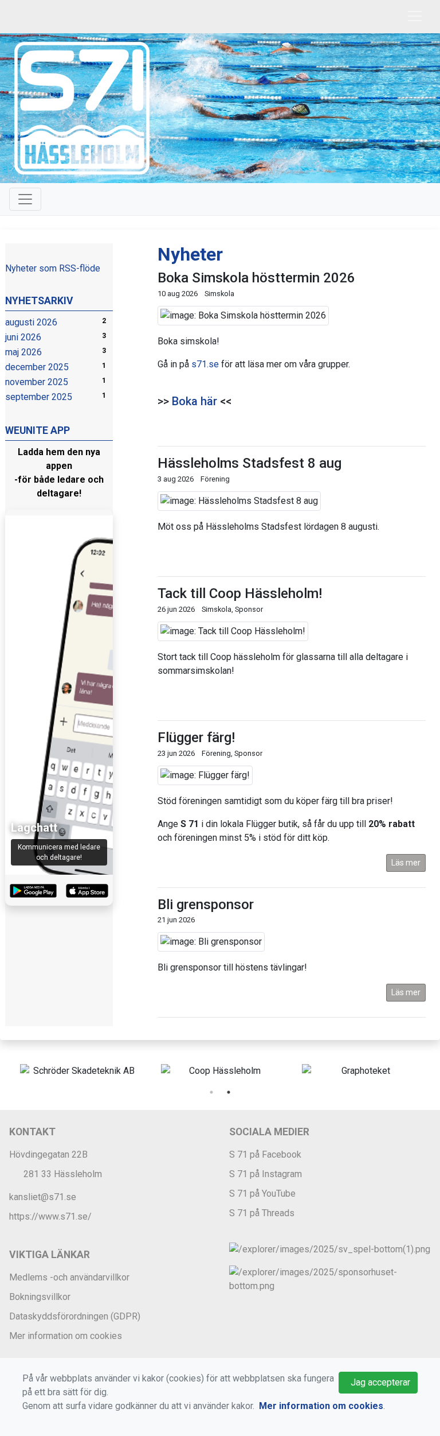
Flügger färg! (196, 737)
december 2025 (37, 367)
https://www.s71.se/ (50, 1216)
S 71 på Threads (261, 1213)
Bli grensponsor (206, 904)
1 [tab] (211, 1092)
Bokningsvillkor (39, 1296)
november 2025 (36, 382)
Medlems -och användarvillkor (69, 1277)
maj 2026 (23, 352)
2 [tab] (228, 1092)
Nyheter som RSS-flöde (52, 268)
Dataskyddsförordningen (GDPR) (74, 1316)
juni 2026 (23, 337)
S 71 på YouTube (262, 1193)
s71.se (205, 364)
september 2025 (38, 396)
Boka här (194, 401)
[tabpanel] (79, 1071)
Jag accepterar (378, 1382)
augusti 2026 (31, 322)
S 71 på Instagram (265, 1174)
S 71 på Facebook (265, 1154)
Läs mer (406, 862)
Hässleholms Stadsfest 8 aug (249, 463)
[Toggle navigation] (415, 16)
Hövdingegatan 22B (48, 1154)
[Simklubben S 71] (82, 107)
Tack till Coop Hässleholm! (240, 593)
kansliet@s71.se (42, 1197)
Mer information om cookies (65, 1335)
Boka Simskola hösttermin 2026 (256, 278)
